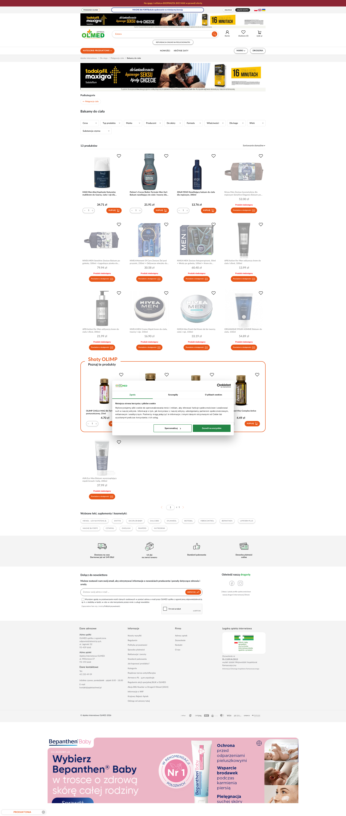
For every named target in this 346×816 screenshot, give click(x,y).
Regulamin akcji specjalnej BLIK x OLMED (147, 682)
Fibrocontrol (207, 521)
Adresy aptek (181, 636)
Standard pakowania (137, 659)
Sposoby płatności (136, 650)
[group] (173, 3)
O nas (177, 650)
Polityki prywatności (112, 606)
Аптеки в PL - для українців (141, 678)
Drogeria (258, 51)
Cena (85, 123)
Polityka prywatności (137, 645)
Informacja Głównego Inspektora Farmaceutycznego (240, 669)
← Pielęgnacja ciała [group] (91, 101)
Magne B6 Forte (90, 528)
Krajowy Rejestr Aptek (138, 696)
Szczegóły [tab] (173, 395)
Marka (129, 123)
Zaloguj (228, 10)
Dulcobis (154, 521)
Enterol (118, 34)
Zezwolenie (180, 640)
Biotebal (188, 521)
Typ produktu (109, 123)
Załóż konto (242, 10)
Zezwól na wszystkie (211, 428)
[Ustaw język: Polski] (256, 10)
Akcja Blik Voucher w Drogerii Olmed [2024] (148, 687)
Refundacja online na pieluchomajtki (173, 42)
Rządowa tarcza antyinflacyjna (142, 673)
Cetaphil (110, 528)
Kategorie (132, 668)
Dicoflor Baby (135, 521)
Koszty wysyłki (135, 636)
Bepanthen (227, 521)
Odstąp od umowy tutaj (139, 701)
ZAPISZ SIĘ (191, 592)
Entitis (117, 521)
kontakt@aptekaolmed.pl (90, 688)
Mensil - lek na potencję (94, 521)
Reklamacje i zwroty (137, 654)
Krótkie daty (181, 51)
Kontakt (178, 645)
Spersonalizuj (171, 428)
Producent (151, 123)
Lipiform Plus (246, 521)
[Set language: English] (260, 10)
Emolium (126, 528)
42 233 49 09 (85, 674)
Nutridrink (159, 528)
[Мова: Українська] (263, 10)
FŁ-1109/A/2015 (230, 659)
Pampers (142, 528)
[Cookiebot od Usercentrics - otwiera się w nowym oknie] (219, 386)
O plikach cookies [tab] (213, 395)
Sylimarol (172, 521)
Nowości (165, 51)
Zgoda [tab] (132, 395)
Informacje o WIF (136, 692)
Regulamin (132, 640)
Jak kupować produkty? (138, 664)
